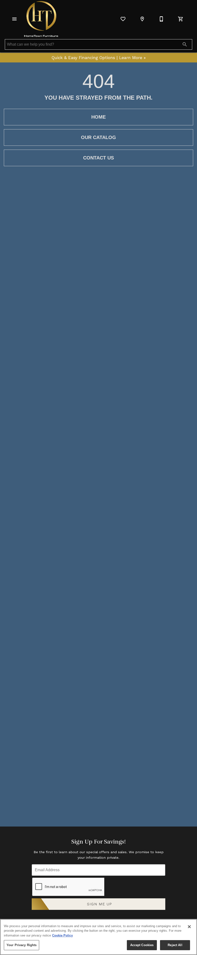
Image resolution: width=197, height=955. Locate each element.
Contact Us (98, 157)
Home (98, 117)
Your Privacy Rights (21, 945)
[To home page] (41, 19)
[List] (123, 19)
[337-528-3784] (161, 19)
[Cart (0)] (180, 19)
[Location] (142, 19)
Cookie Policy (62, 935)
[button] (14, 19)
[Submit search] (184, 44)
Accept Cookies (142, 945)
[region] (98, 937)
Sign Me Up (99, 904)
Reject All (175, 945)
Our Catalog (98, 137)
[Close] (189, 926)
